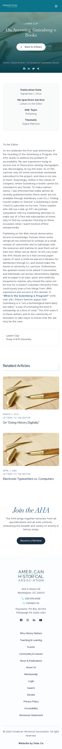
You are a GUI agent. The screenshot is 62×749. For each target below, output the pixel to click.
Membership (31, 674)
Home (6, 63)
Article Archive (18, 63)
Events (31, 647)
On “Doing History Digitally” (21, 422)
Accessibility (31, 708)
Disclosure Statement (31, 715)
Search (31, 688)
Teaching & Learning (31, 640)
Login (31, 681)
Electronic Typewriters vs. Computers (28, 479)
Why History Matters (31, 633)
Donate (31, 694)
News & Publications (31, 660)
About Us (31, 667)
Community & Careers (31, 654)
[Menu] (55, 6)
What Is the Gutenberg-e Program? (26, 296)
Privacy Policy (31, 701)
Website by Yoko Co (31, 743)
